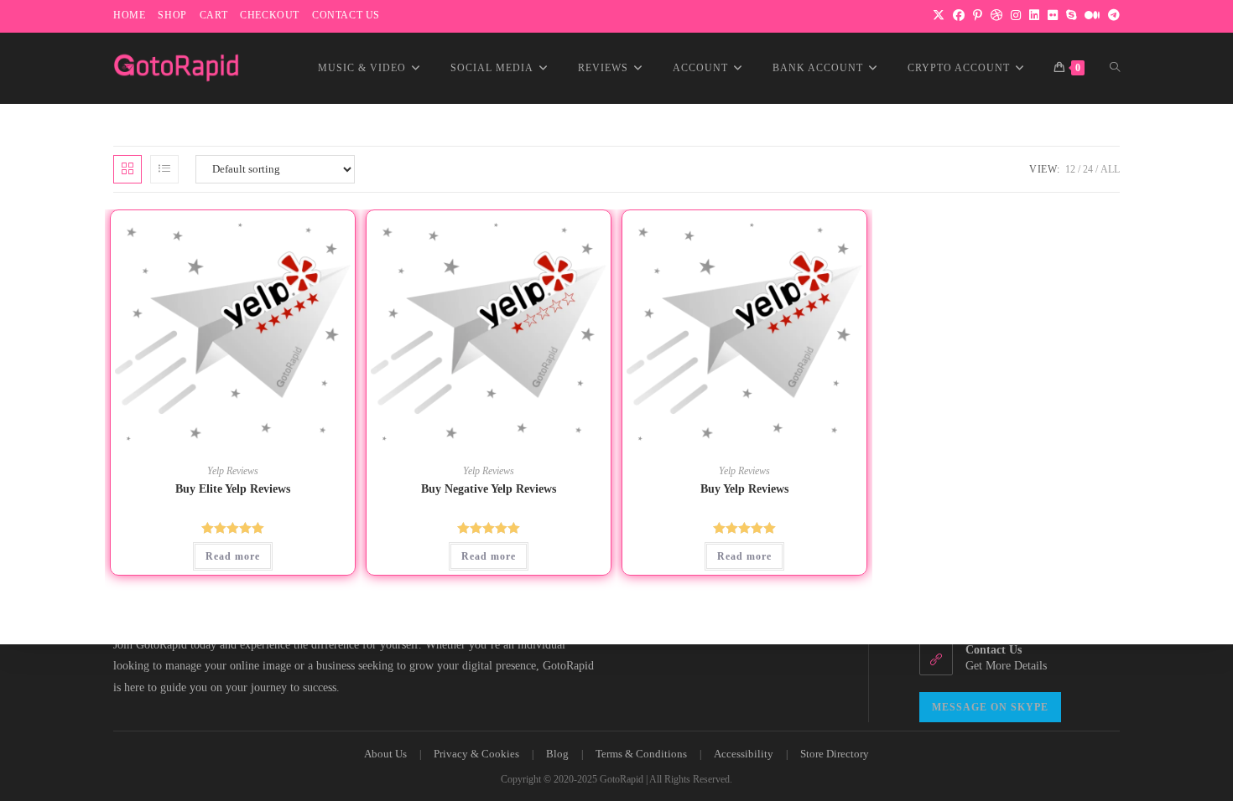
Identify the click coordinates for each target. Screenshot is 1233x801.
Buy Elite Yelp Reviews (232, 489)
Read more (233, 556)
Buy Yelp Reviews (744, 489)
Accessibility (743, 753)
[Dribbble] (996, 16)
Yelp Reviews (232, 471)
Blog (557, 753)
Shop (172, 15)
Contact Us (346, 15)
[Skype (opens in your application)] (1071, 16)
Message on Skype (990, 707)
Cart (213, 15)
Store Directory (834, 753)
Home (129, 15)
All (1110, 169)
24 (1088, 169)
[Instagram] (1016, 16)
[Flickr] (1052, 16)
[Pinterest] (977, 16)
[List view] (164, 169)
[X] (939, 16)
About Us (385, 753)
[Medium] (1092, 16)
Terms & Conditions (641, 753)
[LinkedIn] (1034, 16)
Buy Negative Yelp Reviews (488, 489)
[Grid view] (127, 169)
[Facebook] (959, 16)
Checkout (269, 15)
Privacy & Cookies (476, 753)
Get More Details (1006, 665)
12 (1070, 169)
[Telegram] (1112, 16)
